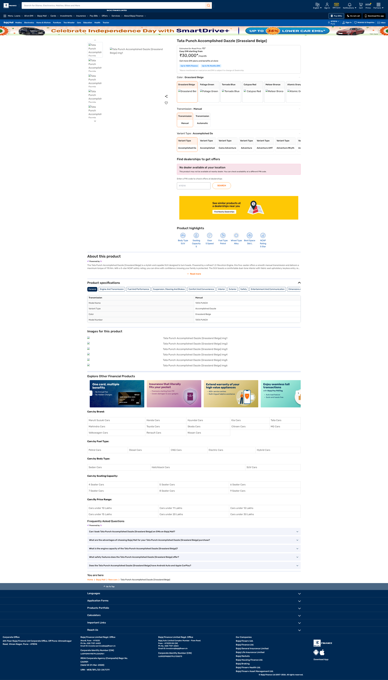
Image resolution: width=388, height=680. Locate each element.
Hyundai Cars (195, 420)
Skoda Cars (194, 426)
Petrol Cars (95, 450)
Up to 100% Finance (189, 66)
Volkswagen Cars (98, 432)
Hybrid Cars (263, 450)
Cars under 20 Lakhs (171, 514)
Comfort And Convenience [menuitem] (201, 289)
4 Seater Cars (96, 484)
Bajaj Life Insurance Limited (250, 652)
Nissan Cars (194, 432)
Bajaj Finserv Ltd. (244, 641)
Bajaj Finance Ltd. (245, 644)
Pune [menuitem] (333, 24)
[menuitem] (335, 22)
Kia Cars (236, 420)
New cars (112, 579)
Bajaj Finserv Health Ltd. (248, 667)
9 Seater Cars (237, 490)
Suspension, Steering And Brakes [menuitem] (169, 289)
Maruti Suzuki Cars (99, 420)
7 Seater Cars (96, 490)
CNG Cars (176, 450)
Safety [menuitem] (243, 289)
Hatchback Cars (161, 467)
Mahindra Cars (97, 426)
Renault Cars (154, 432)
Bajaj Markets (243, 656)
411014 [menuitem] (334, 21)
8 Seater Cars (167, 490)
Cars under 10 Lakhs (100, 508)
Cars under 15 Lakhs (100, 514)
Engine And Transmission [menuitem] (112, 289)
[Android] (316, 652)
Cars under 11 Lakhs (171, 508)
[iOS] (322, 652)
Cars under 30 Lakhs (242, 514)
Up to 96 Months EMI (211, 66)
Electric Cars (216, 450)
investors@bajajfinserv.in (176, 648)
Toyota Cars (153, 426)
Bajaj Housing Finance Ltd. (249, 660)
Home (90, 579)
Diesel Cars (135, 450)
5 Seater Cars (167, 484)
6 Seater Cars (238, 484)
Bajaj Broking (243, 663)
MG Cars (275, 426)
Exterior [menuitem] (232, 289)
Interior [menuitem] (221, 289)
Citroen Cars (238, 426)
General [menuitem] (92, 289)
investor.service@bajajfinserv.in (101, 646)
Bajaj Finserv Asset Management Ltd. (255, 671)
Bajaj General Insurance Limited (252, 648)
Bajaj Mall (100, 579)
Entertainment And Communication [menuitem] (267, 289)
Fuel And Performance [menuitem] (138, 289)
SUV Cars (252, 467)
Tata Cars (276, 420)
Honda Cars (153, 420)
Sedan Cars (95, 467)
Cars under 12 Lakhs (241, 508)
